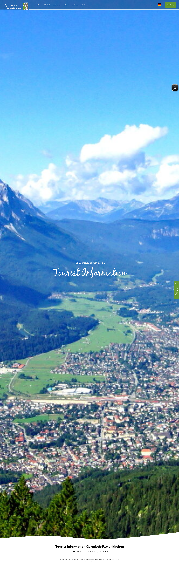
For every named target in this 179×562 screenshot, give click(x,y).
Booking (170, 4)
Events (84, 4)
